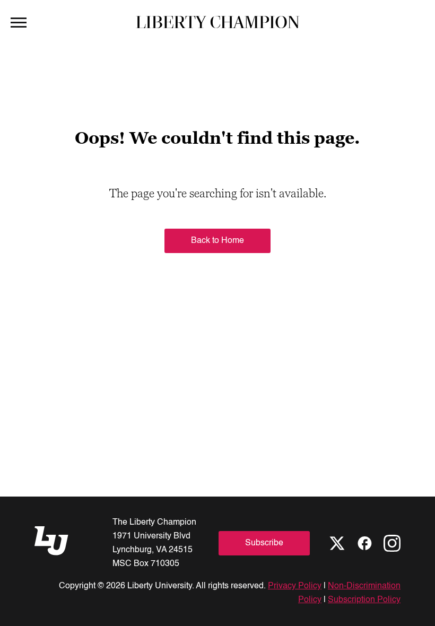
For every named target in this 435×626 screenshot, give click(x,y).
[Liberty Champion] (217, 22)
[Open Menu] (19, 21)
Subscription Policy (364, 600)
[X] (336, 543)
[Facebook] (364, 543)
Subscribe (264, 543)
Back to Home (217, 241)
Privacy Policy (294, 586)
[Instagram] (392, 543)
